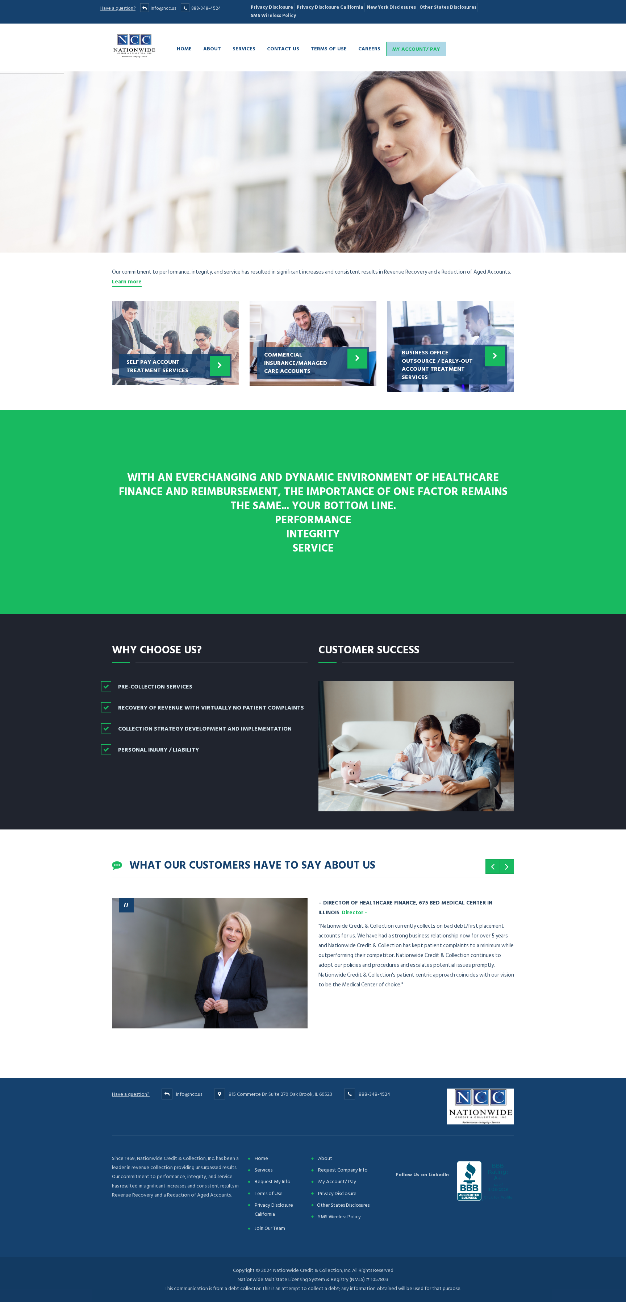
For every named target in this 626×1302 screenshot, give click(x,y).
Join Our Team (270, 1228)
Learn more (127, 281)
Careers (369, 48)
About (212, 48)
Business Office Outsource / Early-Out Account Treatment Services (437, 364)
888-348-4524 (206, 8)
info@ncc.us (163, 8)
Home (184, 48)
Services (244, 48)
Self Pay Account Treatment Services (157, 365)
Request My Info (273, 1181)
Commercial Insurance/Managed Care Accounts (295, 362)
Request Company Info (343, 1170)
